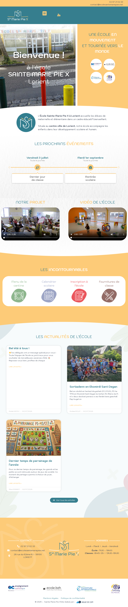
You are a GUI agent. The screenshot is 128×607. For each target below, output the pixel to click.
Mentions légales (50, 598)
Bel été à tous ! (19, 348)
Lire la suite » (15, 367)
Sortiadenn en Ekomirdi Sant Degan (93, 386)
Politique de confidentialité (73, 598)
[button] (44, 13)
